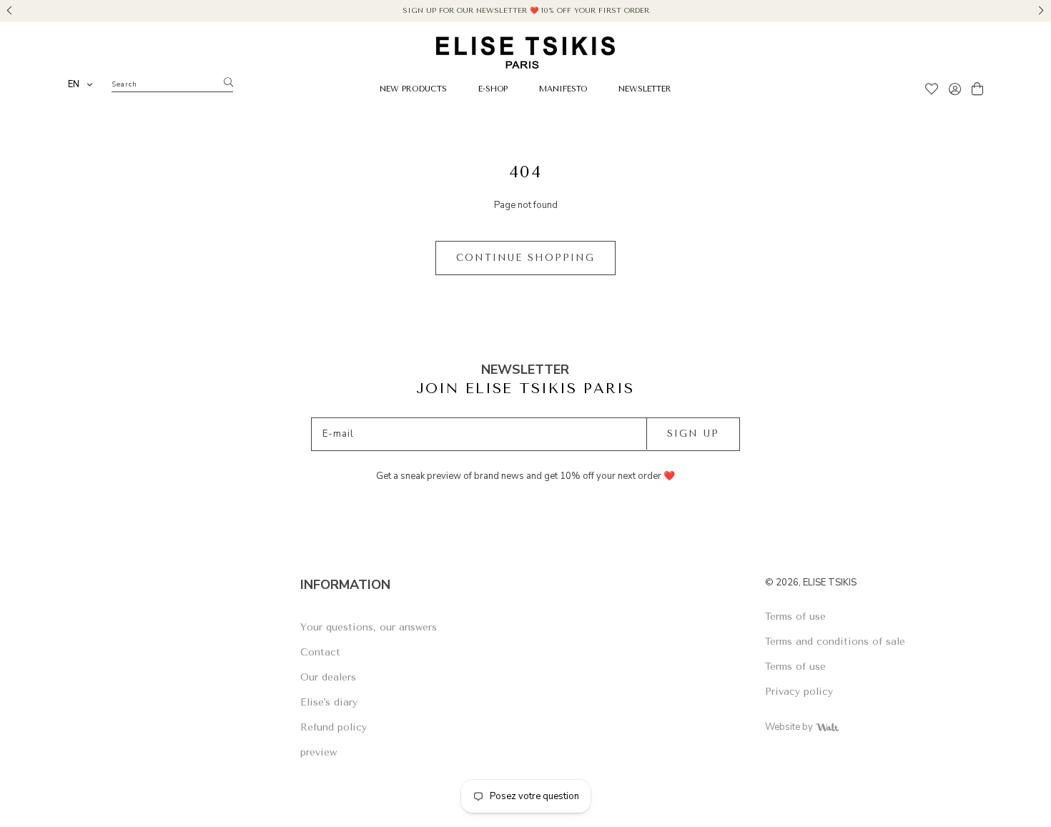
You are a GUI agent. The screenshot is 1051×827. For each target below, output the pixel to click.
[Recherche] (228, 83)
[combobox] (81, 85)
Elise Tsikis (830, 582)
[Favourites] (931, 90)
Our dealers (328, 677)
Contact (320, 652)
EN (73, 84)
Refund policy (333, 727)
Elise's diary (328, 702)
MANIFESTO (563, 89)
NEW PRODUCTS (413, 89)
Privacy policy (799, 691)
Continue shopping (525, 257)
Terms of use (795, 616)
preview (318, 752)
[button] (9, 8)
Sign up (693, 433)
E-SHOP (493, 89)
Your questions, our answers (368, 627)
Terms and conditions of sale (835, 641)
